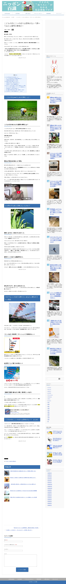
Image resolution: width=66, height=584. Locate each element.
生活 (48, 410)
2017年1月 (50, 482)
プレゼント (50, 396)
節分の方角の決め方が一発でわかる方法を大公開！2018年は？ (57, 439)
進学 (48, 419)
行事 (12, 29)
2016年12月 (50, 484)
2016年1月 (50, 505)
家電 (48, 404)
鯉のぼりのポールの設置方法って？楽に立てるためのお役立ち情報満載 (23, 490)
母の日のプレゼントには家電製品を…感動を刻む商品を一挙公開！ (26, 527)
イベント (49, 387)
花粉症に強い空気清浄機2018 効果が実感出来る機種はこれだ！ (57, 446)
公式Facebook (7, 13)
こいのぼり (10, 461)
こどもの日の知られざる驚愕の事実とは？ (14, 78)
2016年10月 (50, 488)
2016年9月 (50, 490)
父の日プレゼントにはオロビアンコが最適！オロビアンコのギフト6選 (57, 432)
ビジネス (49, 393)
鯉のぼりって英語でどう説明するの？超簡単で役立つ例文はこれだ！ (23, 477)
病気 (48, 412)
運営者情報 (48, 13)
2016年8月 (50, 492)
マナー (49, 398)
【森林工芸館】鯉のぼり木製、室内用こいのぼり (15, 89)
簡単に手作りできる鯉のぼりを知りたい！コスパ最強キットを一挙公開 (23, 497)
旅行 (48, 406)
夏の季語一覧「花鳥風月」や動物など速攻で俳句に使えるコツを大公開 (57, 453)
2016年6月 (50, 495)
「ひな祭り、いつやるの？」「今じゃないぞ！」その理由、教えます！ (19, 530)
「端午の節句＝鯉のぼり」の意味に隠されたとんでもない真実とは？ (23, 484)
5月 (7, 461)
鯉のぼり (14, 461)
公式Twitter (18, 13)
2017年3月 (50, 478)
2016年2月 (50, 503)
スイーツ (49, 389)
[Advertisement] (22, 66)
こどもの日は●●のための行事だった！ (12, 77)
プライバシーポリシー (38, 13)
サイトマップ (58, 13)
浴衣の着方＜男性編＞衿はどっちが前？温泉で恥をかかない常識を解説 (57, 461)
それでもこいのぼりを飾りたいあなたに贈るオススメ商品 (15, 85)
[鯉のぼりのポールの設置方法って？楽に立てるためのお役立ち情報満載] (6, 494)
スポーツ (49, 391)
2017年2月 (50, 480)
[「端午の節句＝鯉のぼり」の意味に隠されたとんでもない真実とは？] (6, 487)
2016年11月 (50, 486)
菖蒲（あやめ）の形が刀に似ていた (13, 82)
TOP (6, 17)
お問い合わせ (27, 13)
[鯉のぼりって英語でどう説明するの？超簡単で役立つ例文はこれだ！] (6, 481)
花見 (48, 415)
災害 (48, 408)
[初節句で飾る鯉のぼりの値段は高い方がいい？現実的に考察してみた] (6, 474)
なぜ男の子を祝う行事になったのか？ (12, 81)
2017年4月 (50, 476)
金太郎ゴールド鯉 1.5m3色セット (12, 88)
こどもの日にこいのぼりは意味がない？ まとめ (13, 91)
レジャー (49, 400)
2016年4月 (50, 499)
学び (48, 402)
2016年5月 (50, 497)
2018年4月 (50, 473)
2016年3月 (50, 501)
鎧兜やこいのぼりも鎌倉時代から (12, 84)
